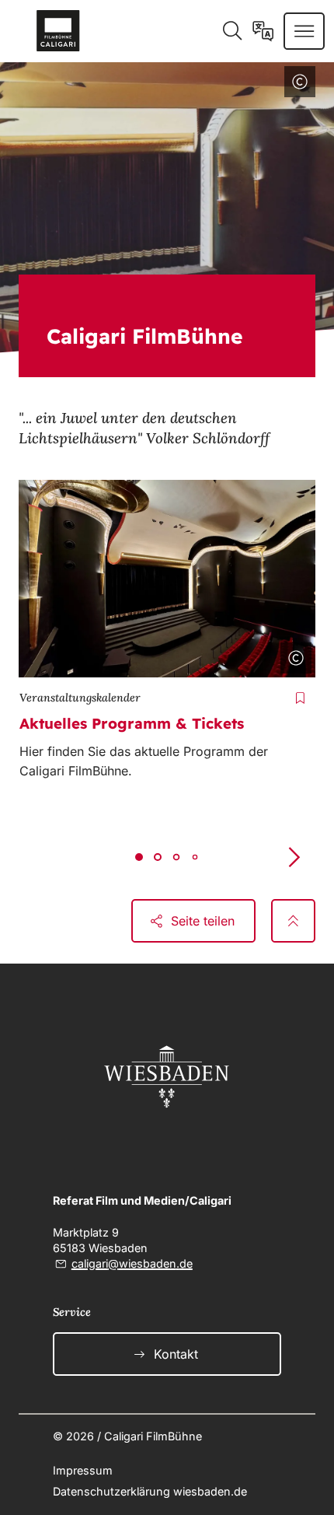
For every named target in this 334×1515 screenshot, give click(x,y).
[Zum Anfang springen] (293, 921)
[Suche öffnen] (232, 31)
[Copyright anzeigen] (296, 84)
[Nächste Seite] (293, 857)
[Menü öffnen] (304, 31)
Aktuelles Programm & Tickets (131, 723)
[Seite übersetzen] (263, 31)
